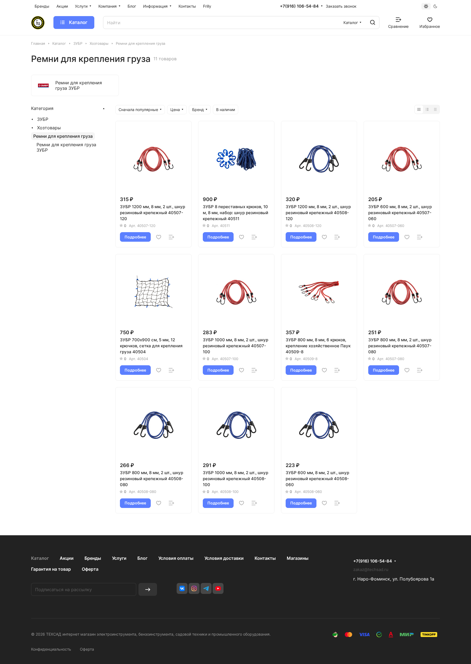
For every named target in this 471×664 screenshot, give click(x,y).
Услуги (119, 558)
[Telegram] (206, 588)
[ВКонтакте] (182, 588)
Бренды (92, 558)
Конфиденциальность (51, 649)
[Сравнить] (171, 237)
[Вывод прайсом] (435, 109)
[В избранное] (158, 237)
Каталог (40, 558)
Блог (142, 558)
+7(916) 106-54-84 (299, 6)
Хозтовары (49, 127)
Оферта (90, 569)
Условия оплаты (176, 558)
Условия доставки (224, 558)
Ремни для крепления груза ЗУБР (66, 147)
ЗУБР (42, 119)
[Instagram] (194, 588)
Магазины (298, 558)
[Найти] (372, 22)
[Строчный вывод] (427, 109)
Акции (67, 558)
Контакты (265, 558)
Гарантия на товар (51, 569)
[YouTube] (218, 588)
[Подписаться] (147, 589)
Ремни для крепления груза (63, 136)
